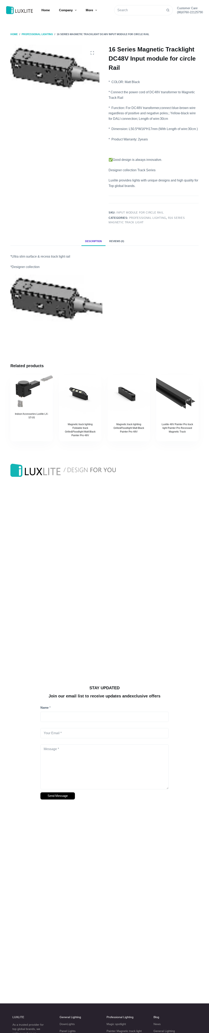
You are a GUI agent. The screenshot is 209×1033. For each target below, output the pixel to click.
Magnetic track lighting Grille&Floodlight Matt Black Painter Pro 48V (128, 428)
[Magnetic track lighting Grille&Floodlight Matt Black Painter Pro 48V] (129, 396)
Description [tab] (93, 241)
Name (45, 707)
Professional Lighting (147, 217)
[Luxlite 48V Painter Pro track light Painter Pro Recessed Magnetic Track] (177, 396)
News (157, 1024)
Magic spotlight (116, 1024)
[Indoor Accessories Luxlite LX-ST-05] (31, 391)
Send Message (58, 795)
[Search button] (168, 10)
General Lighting (70, 1017)
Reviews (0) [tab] (116, 241)
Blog (156, 1017)
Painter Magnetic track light (124, 1031)
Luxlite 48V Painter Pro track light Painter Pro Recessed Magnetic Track (177, 428)
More (89, 10)
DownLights (67, 1024)
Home (45, 10)
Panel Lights (68, 1031)
